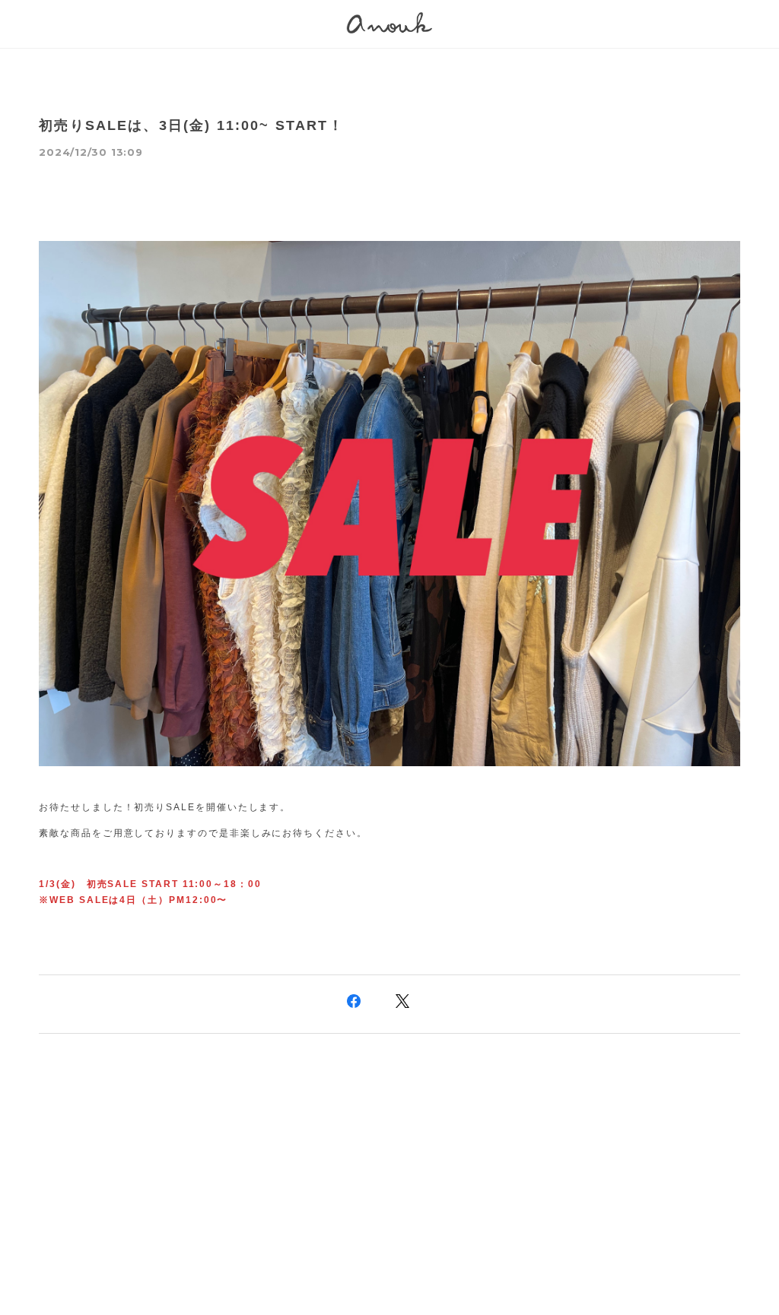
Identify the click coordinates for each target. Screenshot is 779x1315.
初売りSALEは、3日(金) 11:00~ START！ (191, 125)
